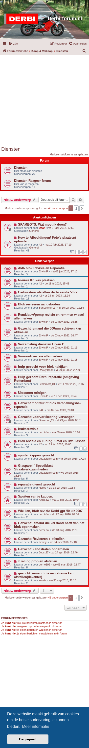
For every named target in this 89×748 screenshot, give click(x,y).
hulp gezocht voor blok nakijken (42, 366)
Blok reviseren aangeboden (39, 304)
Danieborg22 (46, 420)
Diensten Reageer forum (32, 181)
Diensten (11, 149)
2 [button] (76, 208)
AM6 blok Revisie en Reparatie (41, 268)
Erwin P (43, 271)
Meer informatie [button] (35, 726)
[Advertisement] (44, 99)
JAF (41, 410)
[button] (81, 208)
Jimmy (43, 542)
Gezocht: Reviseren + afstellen (41, 539)
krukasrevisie (28, 429)
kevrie (42, 580)
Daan (42, 227)
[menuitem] (13, 44)
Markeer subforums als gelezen (69, 154)
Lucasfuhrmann (48, 458)
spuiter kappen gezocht (36, 455)
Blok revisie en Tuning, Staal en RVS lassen (51, 441)
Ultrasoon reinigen (32, 393)
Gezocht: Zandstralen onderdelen (43, 549)
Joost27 (43, 552)
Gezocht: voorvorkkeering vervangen (46, 417)
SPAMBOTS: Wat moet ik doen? (42, 224)
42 (40, 244)
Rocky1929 (46, 369)
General (34, 230)
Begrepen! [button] (28, 739)
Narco (42, 487)
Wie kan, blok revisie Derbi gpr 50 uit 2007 (50, 511)
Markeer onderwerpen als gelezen (25, 208)
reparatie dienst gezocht (36, 484)
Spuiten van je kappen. (35, 496)
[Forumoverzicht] (22, 19)
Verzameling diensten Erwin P (41, 344)
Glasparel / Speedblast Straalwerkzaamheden (33, 467)
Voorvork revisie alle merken (40, 356)
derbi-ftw (44, 432)
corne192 (44, 564)
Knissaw (44, 499)
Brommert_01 (47, 383)
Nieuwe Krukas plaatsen (36, 280)
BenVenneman (47, 307)
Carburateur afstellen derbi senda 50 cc (48, 292)
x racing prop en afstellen (37, 561)
